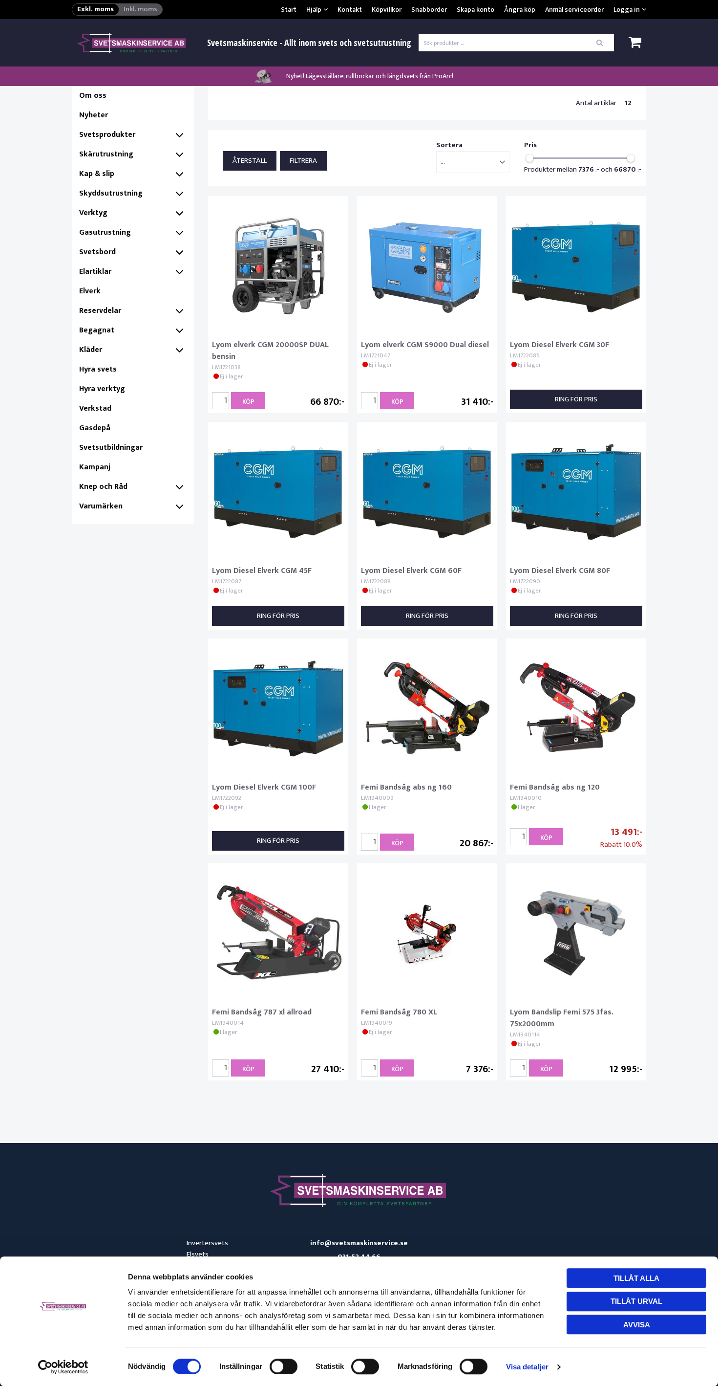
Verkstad (95, 408)
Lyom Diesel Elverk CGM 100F (264, 787)
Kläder (90, 349)
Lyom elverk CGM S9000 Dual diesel (425, 345)
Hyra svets (98, 369)
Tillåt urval (636, 1301)
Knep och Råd (103, 486)
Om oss (92, 95)
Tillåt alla (636, 1278)
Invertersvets (207, 1243)
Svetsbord (97, 252)
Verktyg (93, 213)
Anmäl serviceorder (574, 9)
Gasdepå (94, 428)
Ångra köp (519, 9)
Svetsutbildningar (111, 447)
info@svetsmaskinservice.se (359, 1243)
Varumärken (101, 506)
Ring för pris (576, 399)
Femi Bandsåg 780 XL (399, 1012)
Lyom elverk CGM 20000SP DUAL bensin (270, 350)
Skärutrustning (106, 154)
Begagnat (96, 330)
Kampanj (94, 467)
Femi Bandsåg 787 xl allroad (262, 1012)
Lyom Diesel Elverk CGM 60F (411, 570)
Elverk (90, 291)
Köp (248, 401)
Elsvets (198, 1254)
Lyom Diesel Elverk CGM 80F (560, 570)
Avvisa (636, 1324)
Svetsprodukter (107, 134)
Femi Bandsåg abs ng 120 (555, 787)
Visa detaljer (527, 1367)
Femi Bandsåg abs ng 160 (406, 787)
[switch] (283, 1366)
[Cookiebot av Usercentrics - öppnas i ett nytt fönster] (63, 1367)
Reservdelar (100, 310)
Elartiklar (95, 271)
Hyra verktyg (102, 389)
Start (288, 9)
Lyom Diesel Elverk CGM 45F (262, 570)
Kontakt (350, 9)
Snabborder (429, 9)
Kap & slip (96, 173)
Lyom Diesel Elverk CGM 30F (559, 345)
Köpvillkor (386, 9)
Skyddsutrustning (111, 193)
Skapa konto (475, 9)
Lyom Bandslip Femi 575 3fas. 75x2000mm (561, 1018)
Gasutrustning (105, 232)
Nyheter (93, 115)
